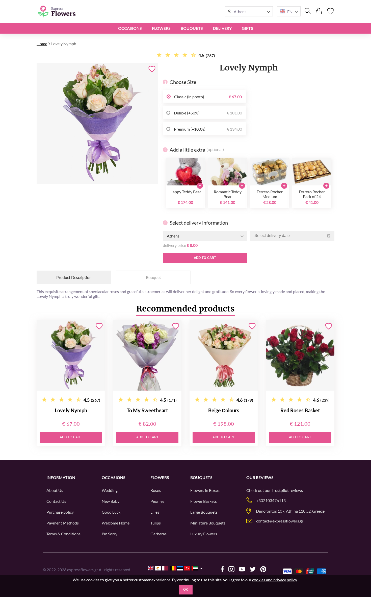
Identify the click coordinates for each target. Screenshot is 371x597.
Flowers (161, 28)
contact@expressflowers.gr (279, 520)
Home (42, 43)
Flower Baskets (203, 501)
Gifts (247, 28)
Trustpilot (280, 490)
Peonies (157, 501)
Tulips (155, 522)
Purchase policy (60, 512)
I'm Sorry (109, 533)
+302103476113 (271, 500)
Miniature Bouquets (207, 522)
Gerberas (158, 533)
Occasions (130, 28)
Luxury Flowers (203, 533)
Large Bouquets (204, 512)
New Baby (110, 501)
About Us (54, 490)
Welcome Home (115, 522)
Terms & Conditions (63, 533)
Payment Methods (62, 522)
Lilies (154, 512)
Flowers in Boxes (205, 490)
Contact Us (56, 501)
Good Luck (111, 512)
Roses (155, 490)
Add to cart (205, 258)
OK (185, 589)
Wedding (110, 490)
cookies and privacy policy (274, 579)
